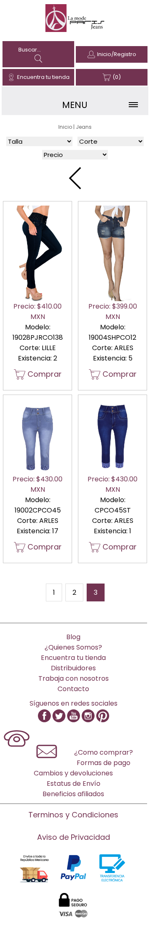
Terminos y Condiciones (73, 814)
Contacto (73, 689)
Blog (73, 637)
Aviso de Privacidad (73, 837)
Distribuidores (73, 668)
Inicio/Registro (116, 54)
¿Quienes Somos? (73, 647)
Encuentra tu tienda (43, 77)
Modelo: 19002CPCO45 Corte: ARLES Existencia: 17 (37, 513)
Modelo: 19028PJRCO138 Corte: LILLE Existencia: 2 (37, 340)
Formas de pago (103, 763)
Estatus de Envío (73, 783)
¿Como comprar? (103, 752)
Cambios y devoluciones (73, 773)
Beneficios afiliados (73, 794)
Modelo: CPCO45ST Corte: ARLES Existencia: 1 (113, 513)
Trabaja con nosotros (73, 678)
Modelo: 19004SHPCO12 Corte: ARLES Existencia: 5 (112, 340)
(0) (116, 77)
